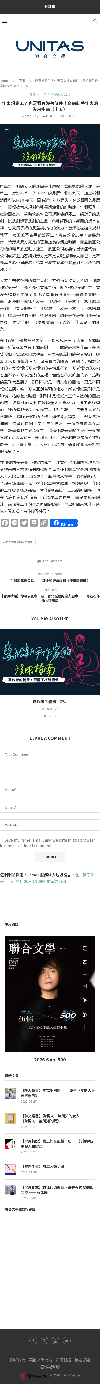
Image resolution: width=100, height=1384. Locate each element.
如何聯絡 (63, 1360)
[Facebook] (33, 1340)
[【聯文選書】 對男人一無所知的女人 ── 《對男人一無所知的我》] (10, 1118)
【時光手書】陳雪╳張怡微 (42, 1166)
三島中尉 (46, 115)
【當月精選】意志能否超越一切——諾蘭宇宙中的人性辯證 (57, 1144)
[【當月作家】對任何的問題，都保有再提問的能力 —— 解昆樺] (10, 1190)
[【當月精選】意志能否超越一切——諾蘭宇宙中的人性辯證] (10, 1144)
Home (50, 6)
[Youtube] (55, 1340)
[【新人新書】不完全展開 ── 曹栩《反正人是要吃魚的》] (10, 1093)
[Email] (67, 1340)
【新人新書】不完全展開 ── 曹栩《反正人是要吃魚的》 (58, 1093)
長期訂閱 (82, 1360)
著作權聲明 (50, 1367)
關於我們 (17, 1360)
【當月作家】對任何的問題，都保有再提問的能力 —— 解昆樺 (57, 1190)
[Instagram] (44, 1340)
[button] (4, 673)
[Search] (95, 21)
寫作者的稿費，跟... (50, 701)
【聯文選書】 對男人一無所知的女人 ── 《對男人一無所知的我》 (54, 1118)
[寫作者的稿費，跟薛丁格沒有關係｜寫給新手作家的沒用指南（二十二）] (50, 662)
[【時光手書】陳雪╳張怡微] (10, 1169)
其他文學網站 (40, 1360)
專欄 (22, 80)
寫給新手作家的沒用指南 (18, 542)
